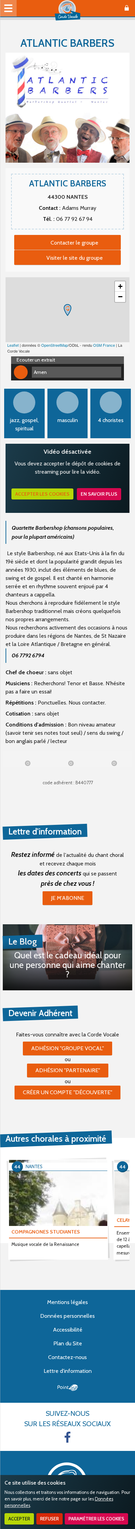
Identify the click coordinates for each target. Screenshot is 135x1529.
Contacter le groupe (74, 242)
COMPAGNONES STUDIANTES (45, 1232)
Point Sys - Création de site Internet (67, 1387)
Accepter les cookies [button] (42, 494)
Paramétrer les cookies (96, 1518)
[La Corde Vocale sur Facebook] (67, 1437)
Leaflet (13, 345)
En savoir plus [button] (99, 494)
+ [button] (120, 286)
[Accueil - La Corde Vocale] (67, 10)
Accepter (19, 1518)
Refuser (49, 1518)
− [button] (120, 296)
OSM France (104, 345)
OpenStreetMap (54, 345)
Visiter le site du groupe (74, 258)
